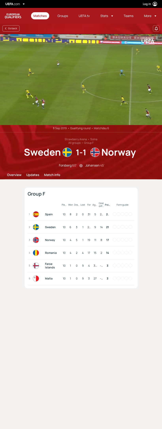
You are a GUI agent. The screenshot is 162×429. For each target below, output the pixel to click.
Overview (14, 175)
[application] (81, 79)
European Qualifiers (13, 16)
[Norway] (37, 240)
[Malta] (37, 278)
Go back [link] (12, 28)
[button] (107, 16)
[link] (40, 16)
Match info (52, 175)
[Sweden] (37, 227)
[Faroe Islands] (37, 265)
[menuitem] (40, 16)
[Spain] (37, 214)
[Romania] (37, 253)
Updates (32, 175)
